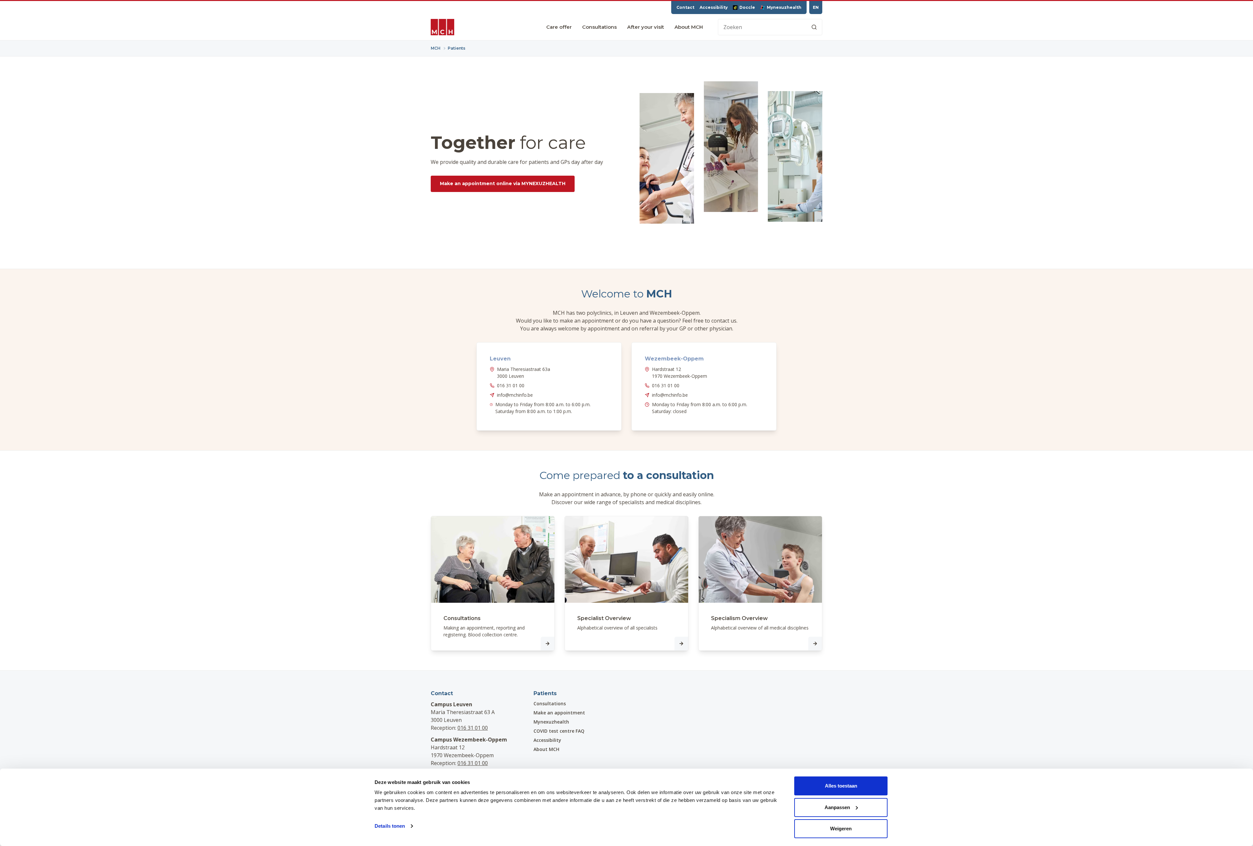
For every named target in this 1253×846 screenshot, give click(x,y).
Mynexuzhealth (784, 7)
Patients (545, 693)
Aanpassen (837, 807)
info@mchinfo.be (515, 395)
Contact (685, 7)
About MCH (688, 27)
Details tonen (390, 826)
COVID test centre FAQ (559, 731)
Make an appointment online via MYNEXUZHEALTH (502, 183)
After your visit (645, 27)
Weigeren (841, 828)
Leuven (500, 359)
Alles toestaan (841, 786)
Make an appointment (559, 713)
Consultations (599, 27)
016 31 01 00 (510, 385)
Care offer (559, 27)
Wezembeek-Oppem (674, 359)
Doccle (747, 7)
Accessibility (714, 7)
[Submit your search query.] (814, 27)
